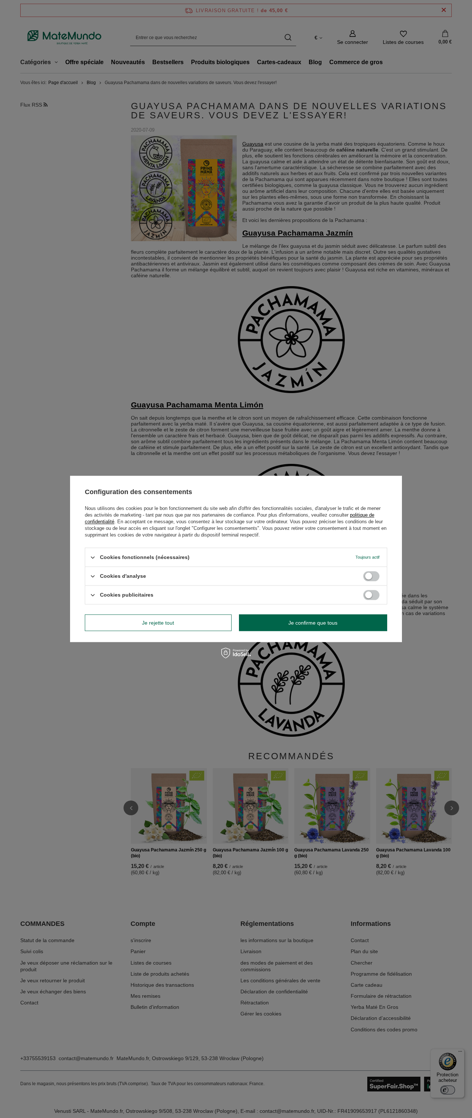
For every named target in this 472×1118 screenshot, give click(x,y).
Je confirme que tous (312, 623)
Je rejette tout (158, 623)
